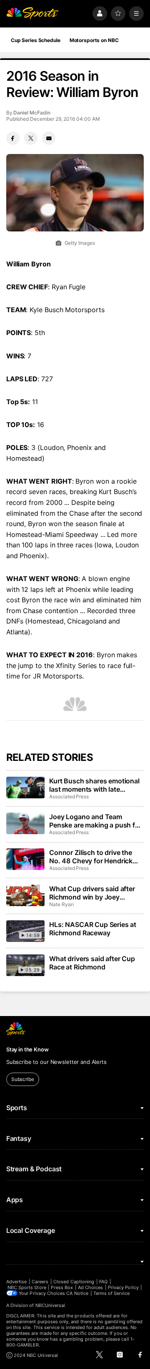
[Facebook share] (13, 138)
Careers (40, 1282)
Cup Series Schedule (35, 40)
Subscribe (22, 1079)
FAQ (103, 1282)
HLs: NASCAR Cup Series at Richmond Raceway (92, 928)
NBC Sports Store (27, 1287)
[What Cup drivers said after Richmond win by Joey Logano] (25, 895)
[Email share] (48, 138)
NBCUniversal (50, 1305)
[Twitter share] (31, 138)
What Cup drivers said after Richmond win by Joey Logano (92, 893)
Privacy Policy (123, 1287)
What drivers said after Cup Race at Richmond (92, 962)
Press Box (62, 1287)
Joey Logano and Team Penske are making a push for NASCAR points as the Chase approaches (95, 820)
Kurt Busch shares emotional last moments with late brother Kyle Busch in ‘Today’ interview (94, 785)
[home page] (32, 13)
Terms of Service (111, 1293)
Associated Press (69, 796)
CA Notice (77, 1293)
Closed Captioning (73, 1282)
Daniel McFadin (31, 112)
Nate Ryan (61, 904)
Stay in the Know (27, 1049)
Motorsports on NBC (94, 40)
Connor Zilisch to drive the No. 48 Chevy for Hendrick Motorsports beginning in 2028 (90, 856)
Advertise (16, 1282)
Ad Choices (90, 1287)
